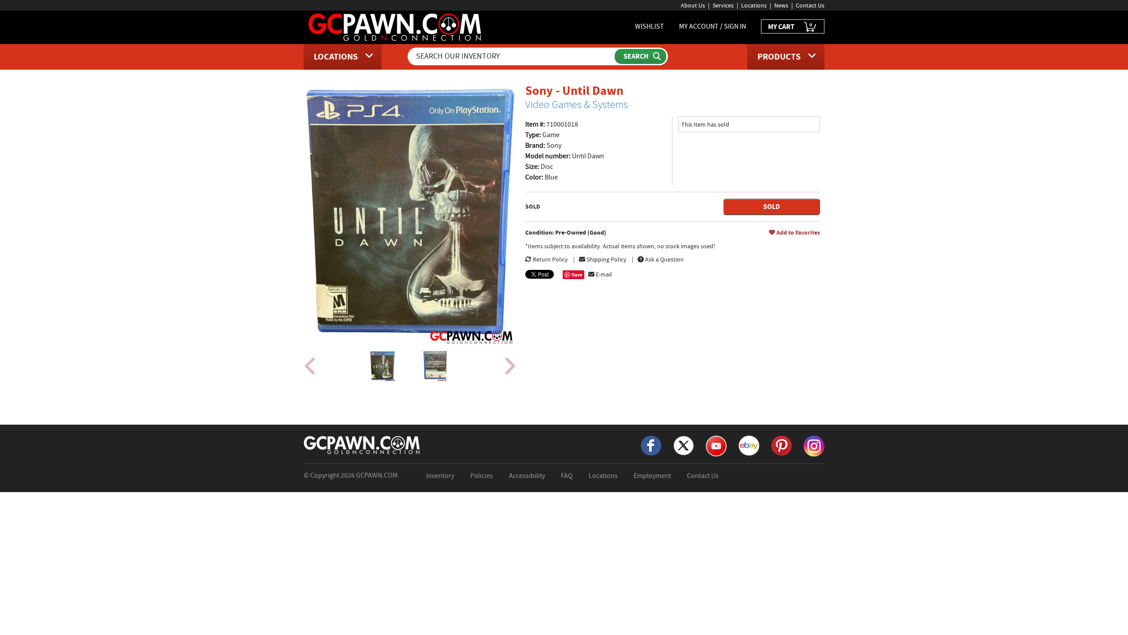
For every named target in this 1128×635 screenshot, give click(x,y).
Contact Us (810, 5)
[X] (683, 445)
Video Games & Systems (576, 104)
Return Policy (549, 259)
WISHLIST (649, 26)
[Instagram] (814, 445)
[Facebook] (651, 445)
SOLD (771, 206)
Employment (652, 475)
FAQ (567, 475)
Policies (481, 475)
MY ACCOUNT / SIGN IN (712, 26)
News (781, 5)
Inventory (440, 475)
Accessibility (527, 475)
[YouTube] (716, 445)
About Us (693, 5)
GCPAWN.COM (377, 475)
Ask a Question (664, 259)
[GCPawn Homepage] (395, 26)
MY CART (790, 26)
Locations (754, 5)
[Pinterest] (781, 445)
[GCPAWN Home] (362, 444)
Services (723, 5)
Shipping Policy (606, 259)
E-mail (603, 274)
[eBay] (748, 445)
